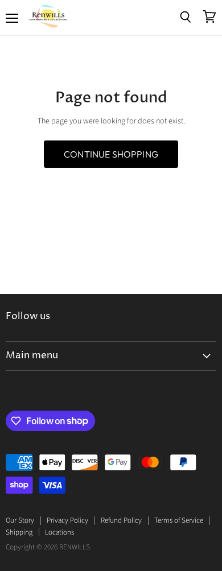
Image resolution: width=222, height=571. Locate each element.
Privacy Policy (67, 520)
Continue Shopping (111, 154)
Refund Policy (121, 520)
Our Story (20, 520)
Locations (59, 532)
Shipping (19, 532)
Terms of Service (178, 520)
